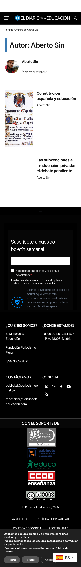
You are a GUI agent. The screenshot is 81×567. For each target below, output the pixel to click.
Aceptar (12, 559)
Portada (9, 29)
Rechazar (30, 559)
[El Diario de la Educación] (42, 18)
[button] (40, 210)
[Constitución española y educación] (19, 118)
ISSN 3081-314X (17, 361)
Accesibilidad (58, 528)
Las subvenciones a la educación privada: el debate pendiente (56, 165)
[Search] (75, 18)
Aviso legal (20, 519)
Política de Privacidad (53, 519)
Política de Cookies (27, 528)
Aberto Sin (30, 62)
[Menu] (6, 18)
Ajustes (49, 559)
